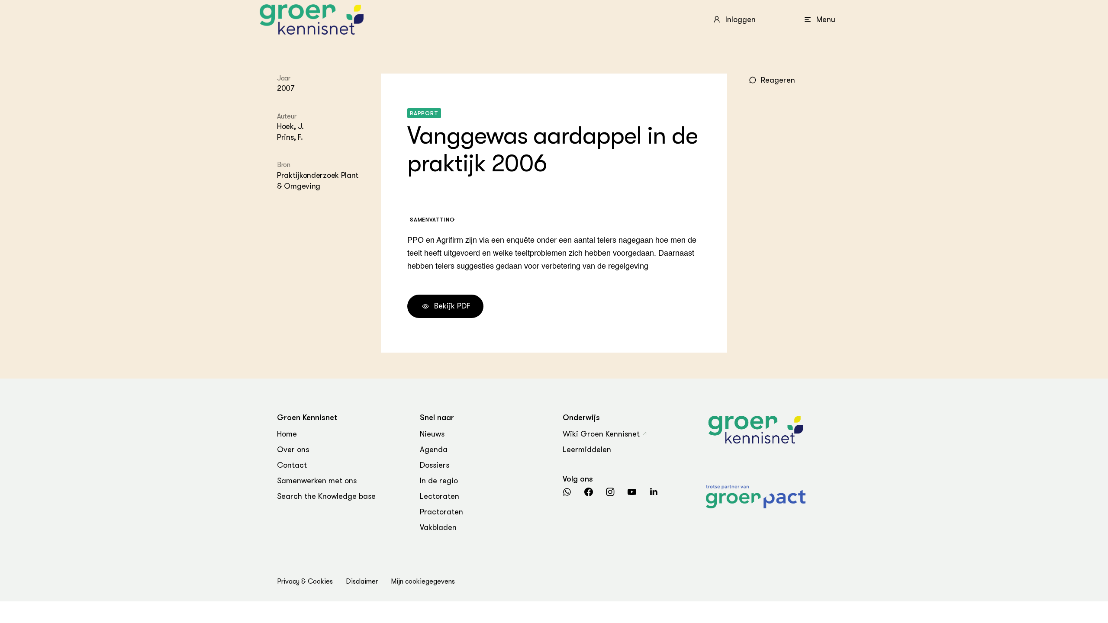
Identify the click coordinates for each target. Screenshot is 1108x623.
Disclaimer (362, 581)
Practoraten (441, 511)
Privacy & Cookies (305, 581)
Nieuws (432, 434)
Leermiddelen (587, 449)
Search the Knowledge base (326, 496)
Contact (292, 465)
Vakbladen (438, 527)
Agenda (434, 449)
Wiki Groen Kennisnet (601, 434)
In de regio (439, 480)
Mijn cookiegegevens (423, 581)
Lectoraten (439, 496)
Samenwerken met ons (317, 480)
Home (287, 434)
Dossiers (434, 465)
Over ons (293, 449)
